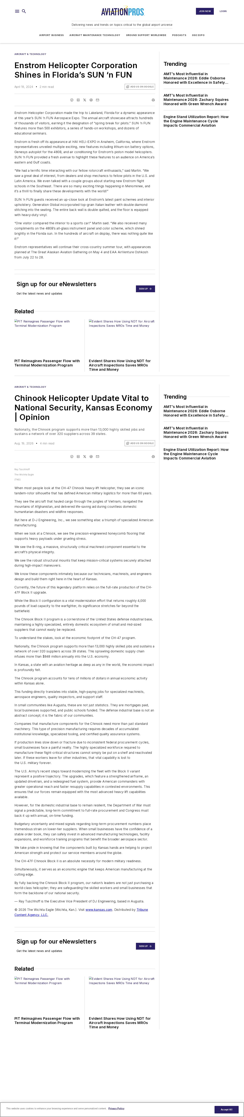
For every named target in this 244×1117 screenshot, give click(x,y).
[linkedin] (78, 100)
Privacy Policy (116, 1108)
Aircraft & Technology (30, 54)
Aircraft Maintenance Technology (94, 35)
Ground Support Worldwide (146, 35)
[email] (97, 100)
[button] (17, 11)
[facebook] (72, 100)
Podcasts (179, 35)
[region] (122, 1109)
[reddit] (91, 100)
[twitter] (84, 100)
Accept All (226, 1109)
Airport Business (51, 35)
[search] (24, 11)
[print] (153, 100)
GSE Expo (198, 35)
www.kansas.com (99, 910)
